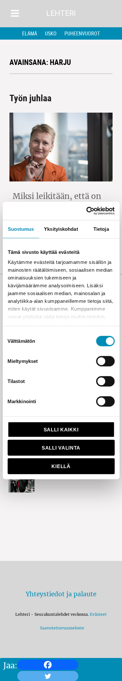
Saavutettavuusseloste (61, 627)
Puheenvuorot (82, 33)
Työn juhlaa (30, 98)
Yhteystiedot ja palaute (61, 594)
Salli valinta (61, 448)
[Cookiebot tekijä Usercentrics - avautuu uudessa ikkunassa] (87, 211)
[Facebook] (47, 665)
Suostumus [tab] (21, 228)
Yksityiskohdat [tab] (61, 228)
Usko (51, 33)
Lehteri (61, 13)
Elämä (29, 33)
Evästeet (98, 614)
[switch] (105, 361)
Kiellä (60, 466)
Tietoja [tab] (101, 228)
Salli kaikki (61, 429)
